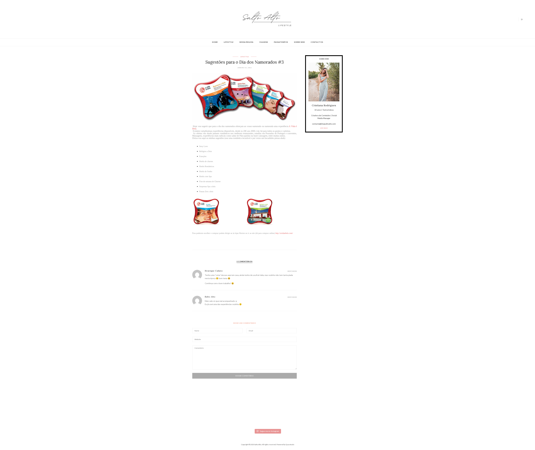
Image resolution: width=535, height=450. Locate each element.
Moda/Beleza (246, 42)
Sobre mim (299, 42)
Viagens (263, 42)
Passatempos (281, 42)
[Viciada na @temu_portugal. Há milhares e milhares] (478, 419)
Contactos (317, 42)
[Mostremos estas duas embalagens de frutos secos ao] (393, 417)
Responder (292, 271)
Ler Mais (324, 128)
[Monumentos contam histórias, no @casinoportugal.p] (309, 413)
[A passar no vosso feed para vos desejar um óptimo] (56, 413)
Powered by (285, 444)
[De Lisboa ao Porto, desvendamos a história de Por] (141, 413)
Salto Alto (210, 297)
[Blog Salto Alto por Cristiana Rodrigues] (266, 19)
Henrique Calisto (214, 271)
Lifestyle (229, 42)
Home (215, 42)
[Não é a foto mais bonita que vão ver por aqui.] (225, 415)
